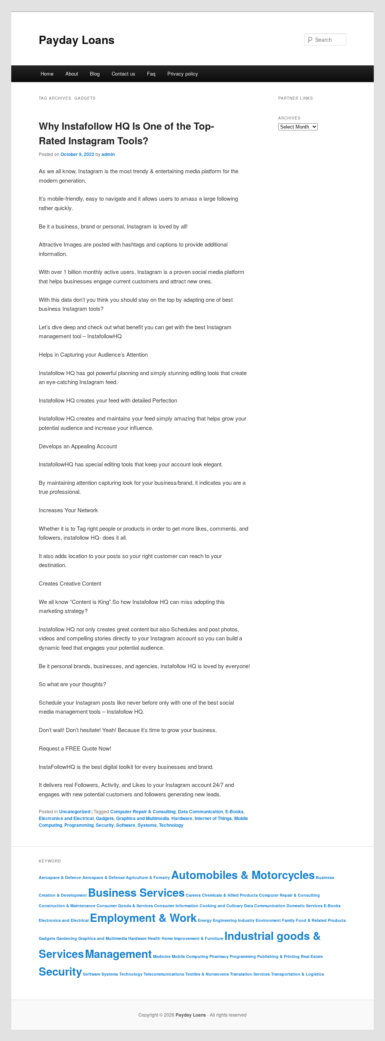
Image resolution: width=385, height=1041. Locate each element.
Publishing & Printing (278, 956)
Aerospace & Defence (60, 877)
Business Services (136, 892)
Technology (171, 825)
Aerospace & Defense (103, 877)
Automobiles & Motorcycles (243, 874)
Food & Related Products (321, 920)
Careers (193, 895)
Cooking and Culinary (221, 905)
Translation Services (250, 974)
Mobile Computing (190, 956)
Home (47, 73)
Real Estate (312, 956)
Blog (95, 73)
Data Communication (200, 811)
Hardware (181, 818)
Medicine (162, 956)
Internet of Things (213, 818)
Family (288, 920)
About (71, 73)
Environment (268, 920)
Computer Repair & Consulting (143, 811)
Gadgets (105, 818)
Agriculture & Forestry (148, 877)
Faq (151, 73)
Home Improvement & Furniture (192, 938)
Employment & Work (143, 917)
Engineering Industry (234, 920)
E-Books (234, 811)
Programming (79, 825)
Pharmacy (219, 956)
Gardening (66, 938)
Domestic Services (304, 905)
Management (118, 953)
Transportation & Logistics (297, 974)
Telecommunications (164, 974)
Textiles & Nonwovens (207, 974)
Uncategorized (74, 811)
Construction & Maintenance (67, 905)
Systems (147, 825)
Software (125, 825)
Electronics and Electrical (66, 818)
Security (105, 825)
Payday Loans (77, 39)
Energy (205, 920)
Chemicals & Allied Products (230, 895)
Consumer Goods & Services (125, 905)
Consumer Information (176, 905)
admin (108, 154)
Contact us (123, 73)
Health (154, 938)
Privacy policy (182, 73)
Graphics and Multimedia (142, 818)
